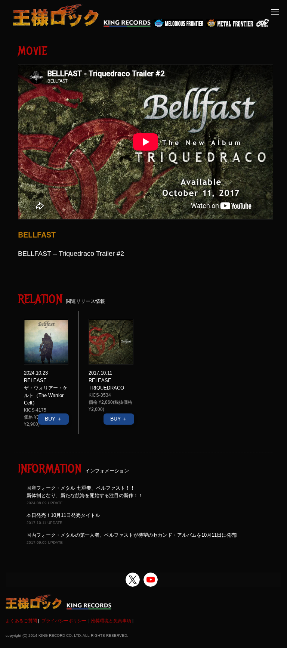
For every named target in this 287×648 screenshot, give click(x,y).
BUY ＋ (53, 419)
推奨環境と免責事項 (111, 620)
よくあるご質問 (21, 620)
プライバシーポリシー (63, 620)
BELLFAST (37, 234)
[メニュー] (275, 12)
